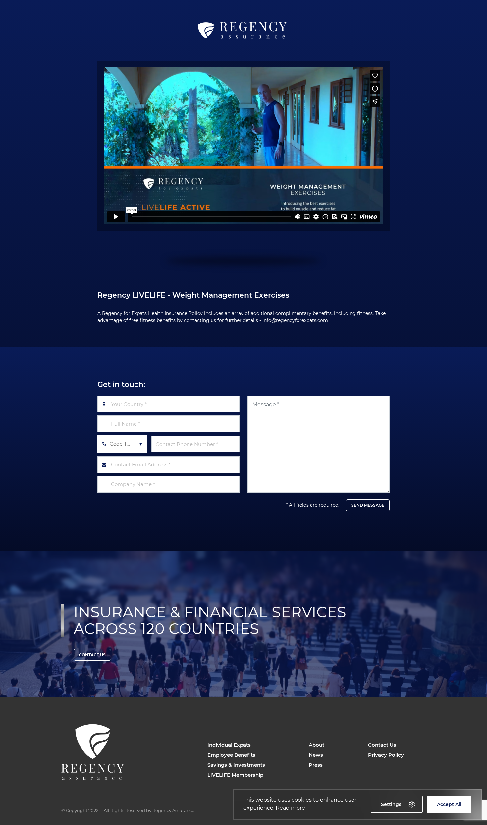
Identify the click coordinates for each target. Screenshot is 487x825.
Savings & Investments (236, 765)
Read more (290, 808)
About (316, 745)
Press (316, 765)
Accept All (449, 804)
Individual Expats (229, 745)
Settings (391, 804)
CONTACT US (92, 654)
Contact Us (382, 745)
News (316, 755)
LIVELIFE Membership (235, 775)
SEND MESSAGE (367, 505)
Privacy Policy (386, 755)
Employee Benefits (231, 755)
